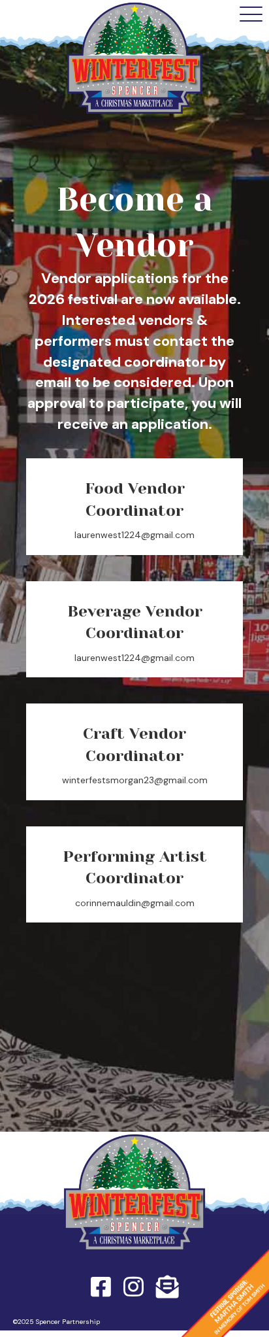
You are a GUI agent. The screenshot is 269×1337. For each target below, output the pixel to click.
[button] (251, 14)
